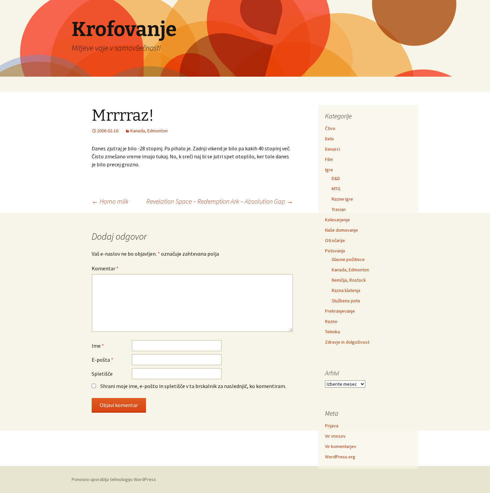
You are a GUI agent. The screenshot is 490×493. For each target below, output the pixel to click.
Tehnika (332, 332)
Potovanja (335, 251)
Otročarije (335, 240)
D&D (336, 178)
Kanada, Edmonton (149, 131)
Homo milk (110, 201)
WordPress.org (340, 457)
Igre (329, 170)
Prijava (331, 426)
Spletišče (102, 373)
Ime (98, 345)
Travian (339, 209)
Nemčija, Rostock (349, 280)
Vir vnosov (335, 436)
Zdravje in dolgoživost (347, 342)
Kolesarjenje (337, 220)
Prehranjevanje (340, 311)
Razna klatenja (346, 290)
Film (329, 159)
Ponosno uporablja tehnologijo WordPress (114, 479)
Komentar (105, 268)
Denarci (332, 149)
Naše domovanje (341, 230)
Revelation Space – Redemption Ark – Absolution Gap (219, 201)
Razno (331, 321)
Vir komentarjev (340, 446)
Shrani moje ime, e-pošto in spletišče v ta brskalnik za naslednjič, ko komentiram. (193, 386)
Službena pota (346, 301)
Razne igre (342, 199)
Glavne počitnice (348, 259)
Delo (329, 139)
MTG (336, 189)
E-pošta (102, 359)
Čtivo (330, 128)
